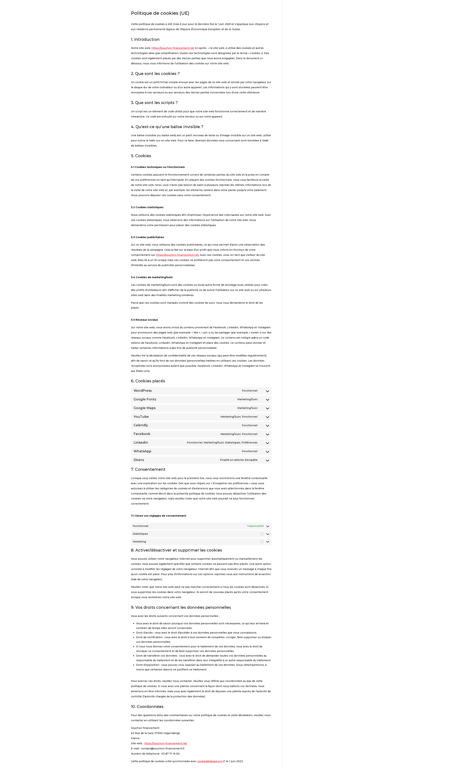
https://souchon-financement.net (172, 48)
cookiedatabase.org (209, 761)
